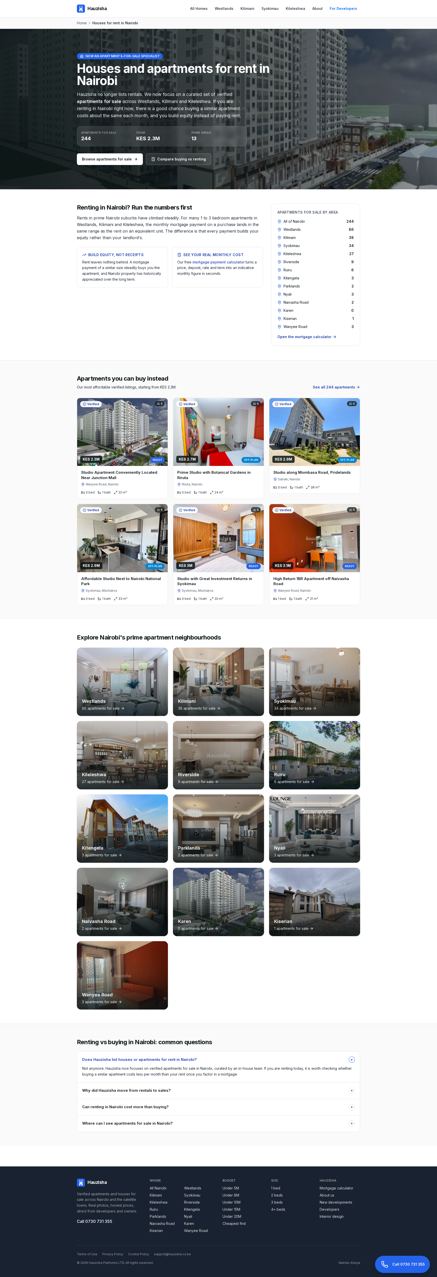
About (317, 8)
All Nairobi (158, 1188)
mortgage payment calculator (218, 262)
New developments (336, 1202)
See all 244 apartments (334, 387)
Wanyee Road (196, 1230)
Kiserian (156, 1230)
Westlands (224, 8)
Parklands (158, 1216)
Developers (329, 1209)
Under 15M (231, 1209)
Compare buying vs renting (181, 159)
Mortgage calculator (336, 1188)
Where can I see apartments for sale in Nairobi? (217, 1123)
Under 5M (231, 1188)
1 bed (275, 1188)
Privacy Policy (112, 1254)
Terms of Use (87, 1254)
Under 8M (231, 1195)
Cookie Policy (138, 1254)
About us (327, 1195)
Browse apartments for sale (107, 159)
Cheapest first (234, 1223)
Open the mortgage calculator (304, 337)
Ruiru (154, 1209)
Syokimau (270, 8)
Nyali (188, 1216)
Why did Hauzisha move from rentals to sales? (217, 1090)
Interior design (332, 1216)
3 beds (277, 1202)
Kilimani (247, 8)
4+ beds (278, 1209)
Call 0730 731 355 (94, 1221)
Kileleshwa (295, 8)
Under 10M (232, 1202)
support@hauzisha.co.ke (172, 1254)
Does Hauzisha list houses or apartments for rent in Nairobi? (218, 1059)
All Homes (199, 8)
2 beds (277, 1195)
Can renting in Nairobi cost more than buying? (217, 1106)
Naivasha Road (162, 1223)
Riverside (192, 1202)
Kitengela (192, 1209)
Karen (189, 1223)
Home (82, 23)
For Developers (343, 8)
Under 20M (232, 1216)
